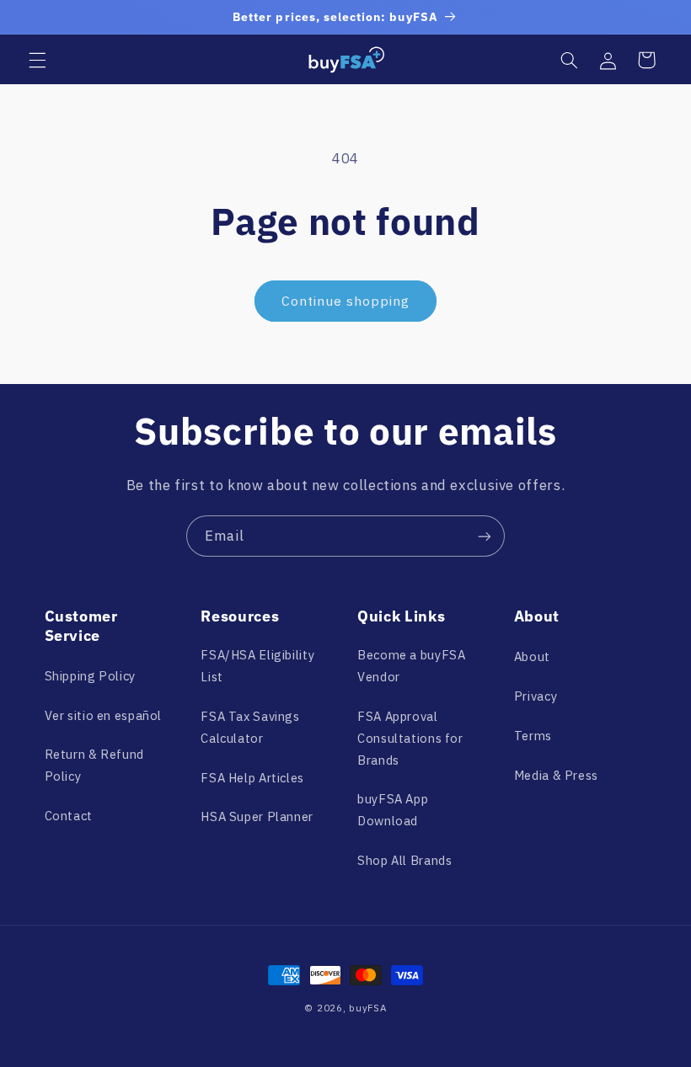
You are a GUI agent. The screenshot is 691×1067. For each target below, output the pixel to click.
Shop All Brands (404, 860)
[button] (37, 59)
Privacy (535, 696)
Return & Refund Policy (94, 765)
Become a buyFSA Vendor (411, 666)
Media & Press (556, 775)
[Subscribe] (484, 536)
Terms (533, 736)
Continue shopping (345, 300)
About (532, 656)
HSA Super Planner (257, 816)
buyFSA (367, 1007)
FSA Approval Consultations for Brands (410, 738)
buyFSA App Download (392, 810)
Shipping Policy (90, 676)
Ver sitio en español (104, 715)
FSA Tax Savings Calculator (250, 727)
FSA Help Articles (252, 778)
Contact (69, 816)
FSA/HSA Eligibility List (257, 666)
